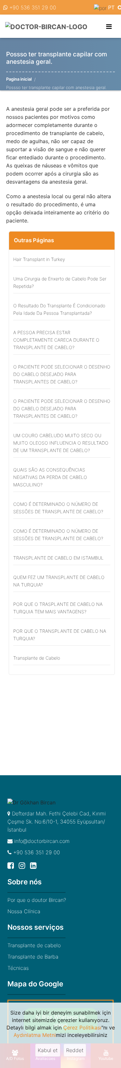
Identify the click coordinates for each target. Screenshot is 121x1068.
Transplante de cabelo (34, 945)
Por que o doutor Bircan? (36, 900)
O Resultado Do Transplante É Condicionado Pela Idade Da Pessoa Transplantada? (59, 309)
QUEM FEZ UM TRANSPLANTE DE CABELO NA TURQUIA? (59, 580)
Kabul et (48, 1050)
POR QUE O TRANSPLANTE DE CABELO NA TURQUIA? (59, 634)
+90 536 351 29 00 (32, 7)
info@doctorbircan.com (41, 841)
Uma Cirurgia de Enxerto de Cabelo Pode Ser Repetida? (59, 282)
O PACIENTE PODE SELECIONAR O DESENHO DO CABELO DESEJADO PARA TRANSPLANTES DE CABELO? (61, 374)
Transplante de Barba (32, 956)
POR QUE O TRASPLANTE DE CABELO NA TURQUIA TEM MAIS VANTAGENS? (58, 607)
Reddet (75, 1050)
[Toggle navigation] (109, 26)
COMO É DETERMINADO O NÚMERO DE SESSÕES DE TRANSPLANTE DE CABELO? (58, 507)
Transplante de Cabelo (36, 658)
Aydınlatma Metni (35, 1035)
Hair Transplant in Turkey (39, 259)
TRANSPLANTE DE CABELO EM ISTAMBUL (58, 558)
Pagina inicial (19, 79)
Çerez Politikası (82, 1027)
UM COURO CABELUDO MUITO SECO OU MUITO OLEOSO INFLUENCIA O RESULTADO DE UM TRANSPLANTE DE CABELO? (60, 443)
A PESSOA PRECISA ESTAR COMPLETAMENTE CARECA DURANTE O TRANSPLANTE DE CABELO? (56, 340)
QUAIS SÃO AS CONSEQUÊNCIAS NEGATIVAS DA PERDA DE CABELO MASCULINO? (50, 477)
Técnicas (18, 968)
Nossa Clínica (23, 911)
